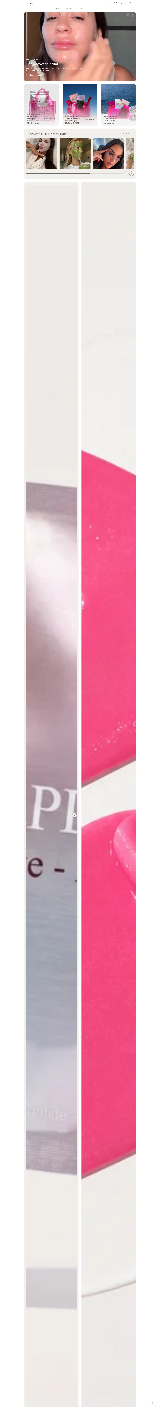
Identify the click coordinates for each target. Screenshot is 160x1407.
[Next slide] (131, 173)
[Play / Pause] (128, 15)
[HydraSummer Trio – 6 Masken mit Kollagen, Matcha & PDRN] (80, 105)
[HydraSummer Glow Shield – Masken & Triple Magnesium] (118, 105)
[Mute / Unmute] (132, 15)
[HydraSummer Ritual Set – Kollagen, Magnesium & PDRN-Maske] (41, 105)
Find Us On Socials (127, 134)
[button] (122, 3)
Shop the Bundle (35, 75)
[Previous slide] (126, 173)
